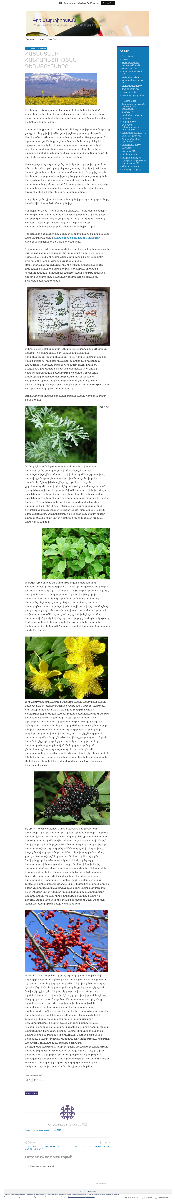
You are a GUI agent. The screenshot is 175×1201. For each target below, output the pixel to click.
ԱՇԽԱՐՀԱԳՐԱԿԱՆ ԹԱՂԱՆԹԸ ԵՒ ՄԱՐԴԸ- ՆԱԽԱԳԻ (42, 1145)
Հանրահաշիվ (129, 77)
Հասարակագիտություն (134, 80)
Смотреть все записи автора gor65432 (43, 1130)
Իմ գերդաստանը (130, 154)
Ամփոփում (127, 121)
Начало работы (108, 3)
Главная (30, 39)
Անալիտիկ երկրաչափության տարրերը (131, 127)
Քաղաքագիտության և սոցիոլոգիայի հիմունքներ (133, 106)
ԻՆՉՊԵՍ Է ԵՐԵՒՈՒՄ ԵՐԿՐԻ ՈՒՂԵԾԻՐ (91, 1144)
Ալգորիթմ (126, 118)
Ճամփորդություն (130, 89)
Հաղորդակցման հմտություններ (130, 63)
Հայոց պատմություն (132, 71)
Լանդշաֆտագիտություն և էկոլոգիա (134, 161)
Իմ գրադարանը (130, 157)
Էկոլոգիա (32, 1093)
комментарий (100, 1183)
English (125, 59)
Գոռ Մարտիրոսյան (54, 20)
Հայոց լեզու (127, 68)
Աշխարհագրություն (132, 132)
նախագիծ (127, 147)
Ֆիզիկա (126, 112)
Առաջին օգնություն (131, 135)
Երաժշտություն (130, 144)
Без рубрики (127, 56)
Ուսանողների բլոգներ (133, 95)
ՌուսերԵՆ (127, 101)
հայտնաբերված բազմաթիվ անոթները (76, 237)
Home (41, 39)
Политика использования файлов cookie (81, 1197)
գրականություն (130, 115)
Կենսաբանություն (131, 166)
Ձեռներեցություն (130, 85)
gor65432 (42, 49)
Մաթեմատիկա (129, 92)
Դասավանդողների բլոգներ (131, 140)
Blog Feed (52, 39)
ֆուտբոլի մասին (130, 169)
